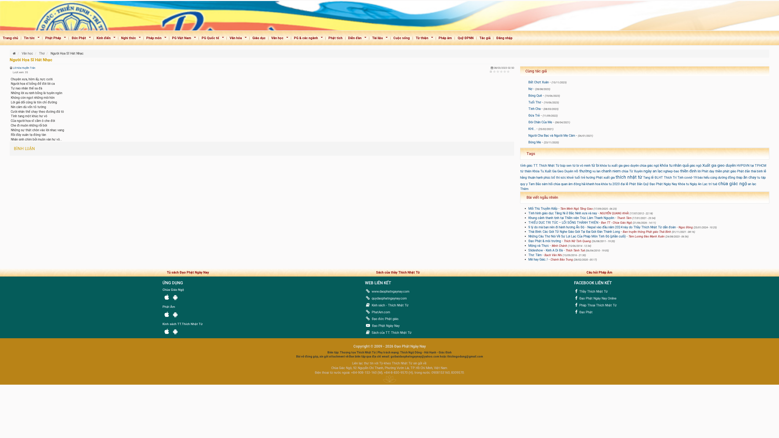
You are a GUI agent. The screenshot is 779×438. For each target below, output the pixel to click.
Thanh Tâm (624, 218)
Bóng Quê (535, 96)
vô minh (585, 165)
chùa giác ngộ (732, 183)
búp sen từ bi (569, 165)
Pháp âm (445, 38)
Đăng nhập (504, 38)
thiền (718, 171)
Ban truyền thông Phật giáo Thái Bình (647, 232)
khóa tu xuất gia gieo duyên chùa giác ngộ (629, 165)
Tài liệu (376, 39)
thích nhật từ (628, 177)
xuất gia (609, 177)
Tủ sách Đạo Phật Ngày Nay (188, 272)
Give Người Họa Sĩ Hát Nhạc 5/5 (508, 71)
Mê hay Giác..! (538, 259)
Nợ (530, 89)
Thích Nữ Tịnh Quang (577, 241)
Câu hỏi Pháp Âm (599, 272)
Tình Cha (534, 109)
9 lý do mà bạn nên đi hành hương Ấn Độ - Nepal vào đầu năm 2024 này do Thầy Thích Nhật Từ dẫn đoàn (602, 227)
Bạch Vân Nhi (553, 255)
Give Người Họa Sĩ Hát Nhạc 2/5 (498, 71)
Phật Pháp (52, 39)
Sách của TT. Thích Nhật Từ (391, 333)
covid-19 (690, 177)
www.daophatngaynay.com (390, 291)
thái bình (757, 171)
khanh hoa (593, 184)
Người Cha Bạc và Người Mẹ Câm (551, 135)
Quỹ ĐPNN (465, 38)
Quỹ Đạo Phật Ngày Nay (660, 184)
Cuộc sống (401, 38)
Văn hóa (234, 39)
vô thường (583, 171)
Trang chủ (10, 38)
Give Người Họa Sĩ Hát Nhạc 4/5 (505, 71)
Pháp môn (153, 39)
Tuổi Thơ (534, 102)
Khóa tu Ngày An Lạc (693, 184)
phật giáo (729, 171)
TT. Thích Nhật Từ (546, 165)
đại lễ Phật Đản (631, 184)
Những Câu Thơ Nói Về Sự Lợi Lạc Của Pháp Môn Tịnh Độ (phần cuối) (577, 236)
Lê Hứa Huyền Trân (24, 67)
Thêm (524, 189)
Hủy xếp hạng (491, 71)
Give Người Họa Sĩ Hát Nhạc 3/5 (501, 71)
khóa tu (666, 165)
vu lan (596, 171)
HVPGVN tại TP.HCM (751, 165)
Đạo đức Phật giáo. (385, 319)
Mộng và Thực (538, 246)
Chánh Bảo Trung (562, 259)
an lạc (752, 184)
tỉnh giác (526, 165)
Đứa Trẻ (534, 115)
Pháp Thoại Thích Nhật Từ (597, 305)
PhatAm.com (380, 312)
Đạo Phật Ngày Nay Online (597, 298)
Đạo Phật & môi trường (544, 241)
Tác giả (485, 38)
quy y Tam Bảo (530, 184)
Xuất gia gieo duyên (719, 165)
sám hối (547, 184)
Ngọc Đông (686, 227)
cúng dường (718, 177)
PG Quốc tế (209, 39)
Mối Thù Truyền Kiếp (542, 208)
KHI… (532, 129)
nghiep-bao (671, 171)
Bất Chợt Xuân (538, 82)
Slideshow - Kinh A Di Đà (545, 250)
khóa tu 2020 (610, 184)
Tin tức (28, 39)
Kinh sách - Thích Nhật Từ (390, 305)
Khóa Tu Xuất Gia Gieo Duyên (552, 171)
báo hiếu (703, 177)
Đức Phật (77, 39)
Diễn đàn (354, 39)
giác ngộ (696, 165)
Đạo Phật (585, 312)
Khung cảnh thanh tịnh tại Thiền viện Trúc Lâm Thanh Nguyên (571, 218)
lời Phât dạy (705, 171)
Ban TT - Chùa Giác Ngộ (616, 222)
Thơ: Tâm (535, 255)
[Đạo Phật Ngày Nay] (15, 53)
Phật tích (335, 38)
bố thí (555, 177)
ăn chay (749, 177)
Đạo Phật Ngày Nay (385, 326)
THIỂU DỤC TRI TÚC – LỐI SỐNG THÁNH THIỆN (563, 222)
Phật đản (743, 171)
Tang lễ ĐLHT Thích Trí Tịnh (663, 177)
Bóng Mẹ (534, 142)
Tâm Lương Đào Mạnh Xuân (646, 236)
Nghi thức (127, 39)
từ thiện (526, 171)
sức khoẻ (567, 177)
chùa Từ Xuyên (632, 171)
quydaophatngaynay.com (389, 298)
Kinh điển (102, 39)
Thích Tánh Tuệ (575, 250)
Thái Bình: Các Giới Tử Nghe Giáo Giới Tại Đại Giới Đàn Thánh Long (574, 232)
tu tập (761, 177)
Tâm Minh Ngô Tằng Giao (576, 208)
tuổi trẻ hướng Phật (589, 177)
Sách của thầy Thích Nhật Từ (398, 272)
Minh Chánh (559, 246)
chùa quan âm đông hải (569, 184)
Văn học (276, 39)
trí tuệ (712, 184)
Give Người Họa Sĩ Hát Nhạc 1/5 (494, 71)
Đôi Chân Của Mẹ (540, 122)
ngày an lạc (653, 171)
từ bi (595, 165)
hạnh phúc (543, 177)
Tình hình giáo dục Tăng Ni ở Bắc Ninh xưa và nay (562, 213)
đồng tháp (735, 177)
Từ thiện (420, 39)
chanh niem (611, 171)
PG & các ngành (304, 39)
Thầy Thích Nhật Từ (593, 291)
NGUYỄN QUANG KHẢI (614, 213)
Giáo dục (259, 38)
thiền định (688, 171)
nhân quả (681, 165)
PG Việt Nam (180, 39)
